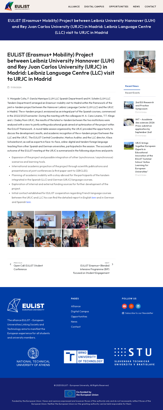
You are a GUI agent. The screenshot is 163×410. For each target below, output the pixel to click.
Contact (76, 326)
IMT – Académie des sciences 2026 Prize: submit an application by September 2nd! (145, 126)
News (74, 321)
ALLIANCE (74, 6)
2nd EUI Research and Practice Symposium (144, 105)
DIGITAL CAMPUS (94, 6)
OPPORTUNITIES (118, 6)
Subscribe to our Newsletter (139, 313)
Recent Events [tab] (132, 92)
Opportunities (79, 316)
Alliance (76, 306)
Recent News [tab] (132, 86)
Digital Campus (80, 311)
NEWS (136, 6)
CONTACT (150, 6)
